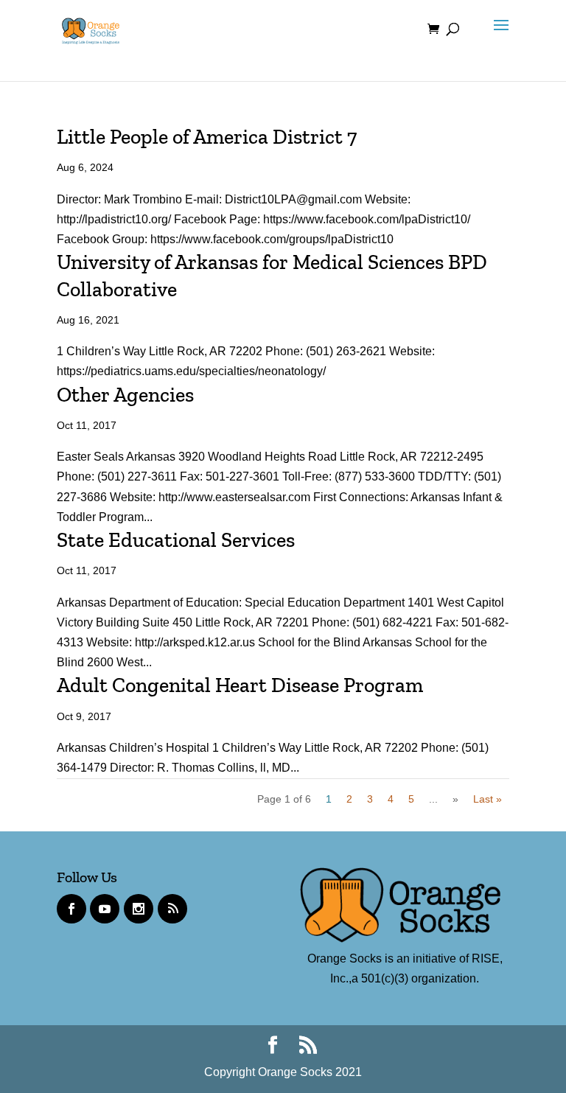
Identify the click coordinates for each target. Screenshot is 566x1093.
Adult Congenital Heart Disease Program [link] (240, 685)
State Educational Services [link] (176, 540)
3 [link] (370, 799)
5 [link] (411, 799)
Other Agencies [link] (125, 395)
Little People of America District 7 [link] (207, 137)
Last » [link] (487, 799)
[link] (90, 28)
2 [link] (349, 799)
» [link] (455, 799)
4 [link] (391, 799)
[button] (497, 38)
